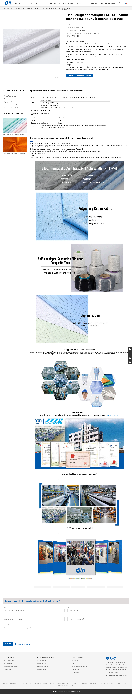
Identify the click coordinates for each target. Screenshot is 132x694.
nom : (69, 607)
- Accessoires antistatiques (11, 105)
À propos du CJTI (42, 660)
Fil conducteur (7, 669)
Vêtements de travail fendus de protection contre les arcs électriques (68, 683)
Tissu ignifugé (126, 683)
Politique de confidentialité (24, 644)
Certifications (41, 669)
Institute (75, 691)
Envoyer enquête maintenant (80, 75)
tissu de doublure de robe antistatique (97, 587)
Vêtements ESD (73, 352)
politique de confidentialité (80, 666)
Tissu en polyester (33, 683)
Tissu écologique (22, 683)
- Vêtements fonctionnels (11, 99)
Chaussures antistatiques (9, 683)
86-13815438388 (121, 675)
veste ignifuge (44, 683)
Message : (6, 624)
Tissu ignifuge (7, 663)
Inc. (79, 691)
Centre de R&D (42, 663)
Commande (75, 672)
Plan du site (75, 669)
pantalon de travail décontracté (66, 685)
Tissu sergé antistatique (42, 587)
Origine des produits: (72, 27)
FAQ (73, 663)
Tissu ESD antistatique (61, 587)
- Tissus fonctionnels (9, 96)
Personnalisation (42, 666)
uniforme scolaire (116, 683)
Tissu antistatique (8, 660)
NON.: (68, 36)
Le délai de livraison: (72, 30)
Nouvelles (75, 660)
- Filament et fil (7, 102)
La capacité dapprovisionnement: (76, 33)
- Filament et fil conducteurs (11, 108)
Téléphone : (7, 616)
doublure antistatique (115, 587)
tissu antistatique (78, 587)
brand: (68, 24)
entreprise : (71, 616)
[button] (54, 77)
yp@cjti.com (116, 672)
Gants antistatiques (94, 683)
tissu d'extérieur (105, 683)
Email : (5, 607)
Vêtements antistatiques (10, 666)
